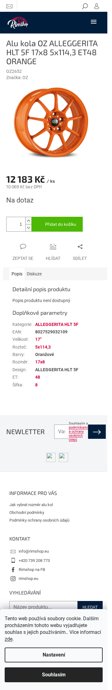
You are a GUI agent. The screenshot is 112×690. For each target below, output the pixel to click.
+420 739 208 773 (34, 560)
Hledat (90, 607)
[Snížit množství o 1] (28, 227)
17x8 (40, 361)
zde (8, 639)
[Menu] (94, 21)
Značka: (17, 77)
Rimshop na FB (32, 569)
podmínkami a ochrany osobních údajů (78, 433)
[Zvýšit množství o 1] (28, 220)
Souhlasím (54, 675)
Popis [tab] (17, 273)
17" (38, 339)
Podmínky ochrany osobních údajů (39, 520)
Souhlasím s (78, 431)
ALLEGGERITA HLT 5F (56, 324)
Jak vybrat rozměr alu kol (31, 504)
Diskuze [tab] (34, 273)
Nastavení (54, 655)
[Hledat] (85, 6)
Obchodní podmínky (26, 512)
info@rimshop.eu (34, 551)
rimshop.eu (28, 578)
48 (37, 377)
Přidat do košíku (60, 224)
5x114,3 (43, 347)
